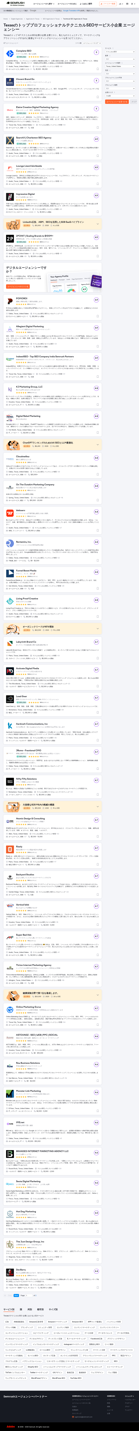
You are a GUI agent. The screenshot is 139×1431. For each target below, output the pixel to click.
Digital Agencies (17, 19)
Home (5, 19)
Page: (23, 1295)
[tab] (8, 1309)
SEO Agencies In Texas (51, 19)
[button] (121, 4)
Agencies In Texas (32, 19)
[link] (67, 4)
